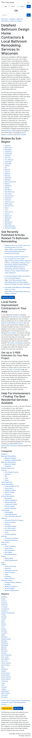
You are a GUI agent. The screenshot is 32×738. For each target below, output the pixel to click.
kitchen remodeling (16, 343)
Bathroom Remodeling (20, 282)
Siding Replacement (11, 560)
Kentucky (22, 132)
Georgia (3, 617)
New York (4, 661)
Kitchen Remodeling (11, 251)
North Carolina (6, 663)
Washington (5, 691)
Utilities (11, 249)
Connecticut (5, 609)
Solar (13, 271)
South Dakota (5, 679)
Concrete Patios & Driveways (14, 520)
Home (3, 700)
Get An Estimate (15, 369)
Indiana (3, 134)
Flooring (15, 269)
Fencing (7, 524)
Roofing (11, 261)
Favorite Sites (25, 700)
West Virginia (5, 693)
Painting (22, 263)
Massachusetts (6, 639)
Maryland (4, 637)
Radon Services (10, 578)
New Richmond (9, 192)
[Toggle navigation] (28, 2)
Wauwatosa (8, 222)
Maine (3, 635)
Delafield (12, 19)
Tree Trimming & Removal (13, 516)
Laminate (8, 474)
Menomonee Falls (10, 182)
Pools (6, 532)
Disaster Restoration (22, 271)
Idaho (3, 621)
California (4, 605)
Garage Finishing (10, 490)
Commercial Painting (11, 538)
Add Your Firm (7, 708)
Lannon (7, 172)
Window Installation (11, 586)
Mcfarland (8, 178)
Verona (7, 214)
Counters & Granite (11, 504)
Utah (2, 685)
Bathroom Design (16, 21)
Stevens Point (9, 206)
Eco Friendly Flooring (11, 472)
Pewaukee (8, 198)
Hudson (7, 166)
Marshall (7, 176)
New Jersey (5, 657)
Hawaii (3, 619)
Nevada (3, 653)
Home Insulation (10, 572)
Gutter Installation (10, 546)
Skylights (8, 584)
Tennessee (4, 681)
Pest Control (5, 542)
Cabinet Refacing (10, 502)
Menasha (7, 180)
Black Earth (8, 148)
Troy (6, 210)
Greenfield (8, 164)
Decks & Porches (10, 522)
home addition (12, 333)
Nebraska (4, 651)
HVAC (6, 574)
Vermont (4, 687)
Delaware (4, 611)
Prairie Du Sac (9, 202)
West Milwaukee (10, 226)
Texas (3, 683)
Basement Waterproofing (13, 460)
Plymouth (8, 200)
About (8, 700)
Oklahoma (4, 669)
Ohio (2, 667)
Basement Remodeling (20, 265)
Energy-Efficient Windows (13, 582)
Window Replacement (12, 590)
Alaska (3, 599)
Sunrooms (8, 494)
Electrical (8, 568)
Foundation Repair (10, 526)
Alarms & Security (10, 566)
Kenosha (7, 170)
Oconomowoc (9, 196)
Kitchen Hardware (10, 508)
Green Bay (8, 162)
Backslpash (8, 498)
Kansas (3, 629)
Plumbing (16, 253)
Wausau (7, 220)
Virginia (3, 689)
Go (29, 6)
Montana (4, 649)
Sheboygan (8, 204)
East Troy (8, 158)
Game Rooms (9, 488)
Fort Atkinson (9, 160)
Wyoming (4, 697)
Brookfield (8, 150)
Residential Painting (11, 540)
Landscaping (15, 263)
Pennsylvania (5, 673)
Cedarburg (8, 152)
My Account (18, 708)
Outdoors (8, 271)
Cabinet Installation (11, 500)
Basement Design (10, 458)
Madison (7, 174)
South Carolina (21, 134)
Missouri (4, 647)
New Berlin (8, 190)
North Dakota (5, 665)
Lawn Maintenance (11, 514)
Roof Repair (8, 552)
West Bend (8, 224)
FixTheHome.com (16, 317)
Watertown (8, 216)
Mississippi (4, 645)
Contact (3, 704)
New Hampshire (6, 655)
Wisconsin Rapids (10, 228)
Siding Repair (9, 558)
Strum (7, 208)
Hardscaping (9, 512)
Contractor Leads (7, 702)
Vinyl (6, 478)
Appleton (8, 146)
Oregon (3, 671)
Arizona (3, 601)
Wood (6, 480)
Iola (6, 168)
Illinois (3, 623)
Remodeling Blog (19, 702)
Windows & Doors (7, 580)
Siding (16, 261)
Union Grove (9, 212)
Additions (22, 269)
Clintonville (8, 154)
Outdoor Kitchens (10, 530)
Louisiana (10, 134)
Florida (3, 615)
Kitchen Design (9, 506)
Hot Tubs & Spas (10, 528)
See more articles (8, 297)
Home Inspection (10, 273)
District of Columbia (7, 613)
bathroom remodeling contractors (12, 323)
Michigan (4, 641)
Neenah (7, 188)
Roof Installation (10, 550)
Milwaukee (8, 186)
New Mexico (5, 659)
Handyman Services (11, 570)
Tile (6, 476)
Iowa (2, 627)
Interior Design (9, 492)
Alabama (4, 597)
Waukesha (8, 218)
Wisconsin (4, 19)
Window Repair (9, 588)
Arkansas (4, 603)
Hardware (20, 284)
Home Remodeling (20, 249)
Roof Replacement (11, 554)
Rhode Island (5, 675)
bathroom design (10, 130)
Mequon (7, 184)
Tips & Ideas (15, 700)
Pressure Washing (10, 534)
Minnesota (4, 643)
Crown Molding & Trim (12, 486)
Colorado (4, 607)
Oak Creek (8, 194)
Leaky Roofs (9, 548)
